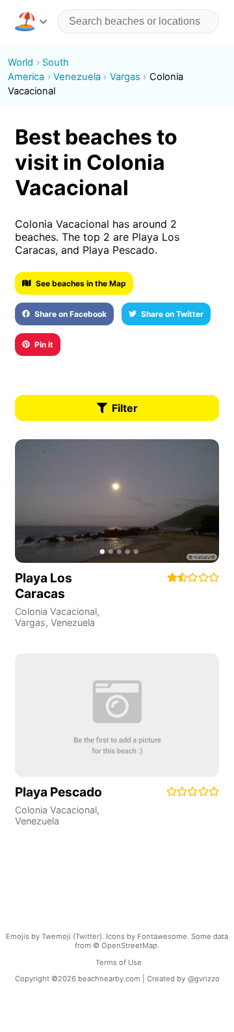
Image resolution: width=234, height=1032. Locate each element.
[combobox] (138, 21)
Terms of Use (119, 962)
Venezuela (73, 622)
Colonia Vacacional (56, 611)
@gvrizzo (204, 978)
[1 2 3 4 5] (117, 501)
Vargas (30, 622)
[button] (31, 21)
